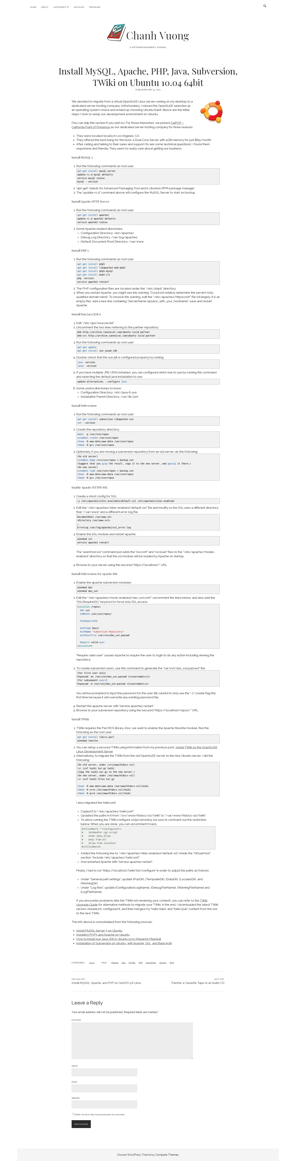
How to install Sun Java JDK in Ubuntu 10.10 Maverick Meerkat (118, 939)
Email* (74, 1082)
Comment (76, 1020)
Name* (75, 1066)
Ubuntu (162, 962)
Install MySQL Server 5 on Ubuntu (99, 930)
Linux (91, 962)
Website (75, 1098)
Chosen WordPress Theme (134, 1154)
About (44, 7)
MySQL (132, 962)
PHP (141, 962)
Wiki (172, 962)
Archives (79, 7)
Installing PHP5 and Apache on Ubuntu (103, 934)
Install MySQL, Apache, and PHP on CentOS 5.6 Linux (106, 983)
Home (33, 7)
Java (123, 962)
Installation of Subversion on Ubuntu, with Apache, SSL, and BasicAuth (124, 943)
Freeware (95, 7)
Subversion (151, 962)
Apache (114, 962)
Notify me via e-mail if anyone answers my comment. (100, 1114)
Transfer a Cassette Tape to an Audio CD (197, 983)
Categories (59, 7)
